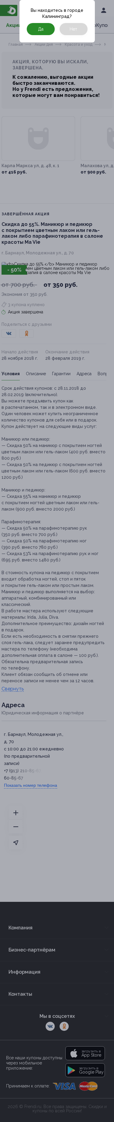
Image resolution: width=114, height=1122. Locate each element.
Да (40, 29)
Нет (73, 29)
